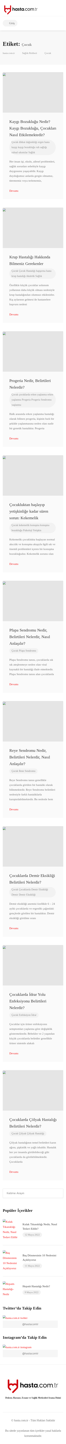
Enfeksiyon (25, 1015)
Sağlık (31, 152)
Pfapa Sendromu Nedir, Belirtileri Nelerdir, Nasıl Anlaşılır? (29, 637)
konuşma (34, 525)
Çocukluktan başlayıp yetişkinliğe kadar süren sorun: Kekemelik (28, 511)
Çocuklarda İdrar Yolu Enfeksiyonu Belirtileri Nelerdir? (27, 1001)
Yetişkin (37, 530)
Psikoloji (27, 530)
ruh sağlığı (41, 147)
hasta (47, 142)
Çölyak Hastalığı (35, 1133)
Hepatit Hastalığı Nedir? (36, 1286)
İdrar (33, 1015)
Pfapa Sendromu (27, 650)
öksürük (30, 276)
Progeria (26, 399)
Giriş (11, 23)
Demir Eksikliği (27, 894)
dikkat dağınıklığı (28, 142)
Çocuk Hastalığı (27, 271)
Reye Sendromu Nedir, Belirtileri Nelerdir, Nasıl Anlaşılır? (29, 757)
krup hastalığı (19, 276)
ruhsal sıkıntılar (20, 152)
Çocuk (15, 142)
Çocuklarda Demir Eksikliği (33, 889)
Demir (15, 894)
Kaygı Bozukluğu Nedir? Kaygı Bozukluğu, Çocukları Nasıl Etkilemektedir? (32, 128)
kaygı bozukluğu (26, 147)
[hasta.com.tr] (21, 9)
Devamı (14, 190)
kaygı (14, 147)
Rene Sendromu (27, 771)
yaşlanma (16, 405)
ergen (41, 142)
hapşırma (40, 271)
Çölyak (22, 1133)
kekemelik (24, 525)
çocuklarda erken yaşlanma (33, 394)
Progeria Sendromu (41, 399)
